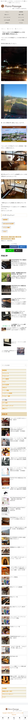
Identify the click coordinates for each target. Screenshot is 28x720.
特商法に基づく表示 (11, 691)
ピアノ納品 (13, 236)
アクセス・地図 (8, 396)
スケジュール (10, 373)
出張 (14, 238)
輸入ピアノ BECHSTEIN (7, 240)
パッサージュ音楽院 (10, 393)
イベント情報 (8, 390)
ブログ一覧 (19, 236)
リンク (7, 697)
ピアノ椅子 (8, 402)
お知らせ (7, 387)
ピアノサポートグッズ (11, 405)
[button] (18, 250)
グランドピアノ (5, 236)
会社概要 (8, 688)
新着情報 (7, 370)
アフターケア (10, 376)
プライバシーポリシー (11, 694)
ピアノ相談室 (8, 379)
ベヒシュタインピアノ (7, 238)
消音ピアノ (7, 408)
